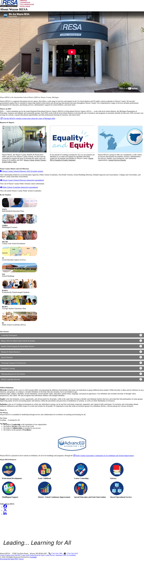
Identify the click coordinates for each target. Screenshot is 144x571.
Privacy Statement (56, 555)
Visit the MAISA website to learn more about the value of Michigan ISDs (29, 118)
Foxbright (33, 557)
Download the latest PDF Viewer (12, 559)
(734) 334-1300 (56, 553)
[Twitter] (5, 510)
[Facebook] (5, 507)
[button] (72, 335)
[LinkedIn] (5, 514)
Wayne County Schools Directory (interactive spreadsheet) (23, 180)
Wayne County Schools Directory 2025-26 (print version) (22, 171)
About (2, 555)
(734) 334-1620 (72, 553)
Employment (9, 555)
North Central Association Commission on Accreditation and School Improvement (104, 456)
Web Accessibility (69, 555)
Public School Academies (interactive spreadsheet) (20, 187)
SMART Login (20, 555)
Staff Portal (30, 555)
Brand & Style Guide (41, 555)
